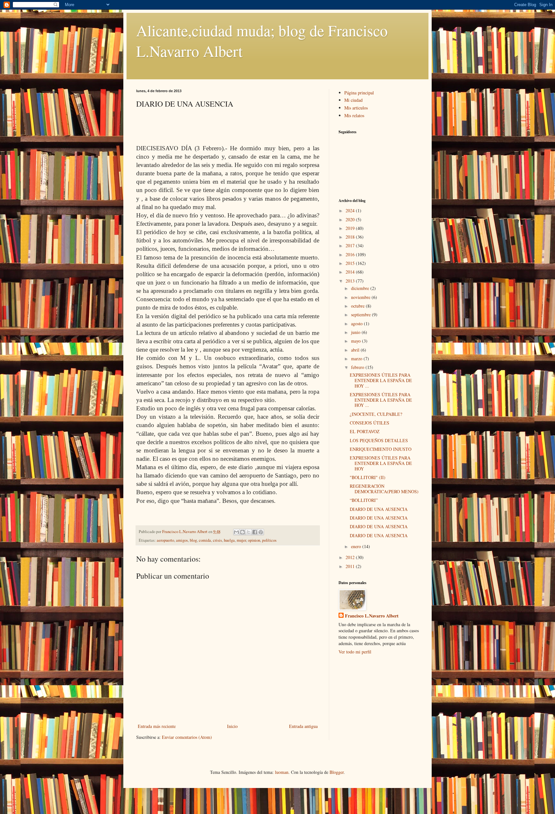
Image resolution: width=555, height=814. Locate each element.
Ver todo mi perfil (355, 652)
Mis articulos (356, 108)
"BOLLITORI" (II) (367, 477)
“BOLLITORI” (364, 500)
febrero (358, 367)
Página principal (359, 93)
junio (356, 332)
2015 (351, 263)
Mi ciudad (353, 100)
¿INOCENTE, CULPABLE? (376, 414)
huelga (229, 540)
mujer (241, 540)
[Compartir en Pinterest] (261, 532)
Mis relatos (354, 115)
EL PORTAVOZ (365, 431)
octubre (358, 306)
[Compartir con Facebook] (254, 532)
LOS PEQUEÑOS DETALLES (379, 440)
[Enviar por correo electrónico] (236, 532)
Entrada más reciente (157, 726)
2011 (351, 566)
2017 (351, 245)
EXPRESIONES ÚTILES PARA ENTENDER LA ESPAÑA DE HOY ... (381, 380)
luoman (281, 772)
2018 (351, 237)
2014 (351, 272)
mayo (356, 341)
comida (205, 540)
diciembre (360, 288)
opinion (254, 540)
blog (193, 540)
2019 (351, 228)
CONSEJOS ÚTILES (369, 423)
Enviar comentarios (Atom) (187, 737)
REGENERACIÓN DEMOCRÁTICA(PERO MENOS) (384, 489)
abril (356, 350)
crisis (217, 540)
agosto (357, 323)
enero (356, 546)
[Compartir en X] (248, 532)
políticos (269, 540)
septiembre (361, 314)
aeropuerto (165, 540)
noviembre (361, 297)
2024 (351, 210)
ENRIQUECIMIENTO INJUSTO (380, 449)
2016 (351, 254)
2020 (351, 219)
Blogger (337, 772)
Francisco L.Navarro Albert (372, 616)
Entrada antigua (303, 726)
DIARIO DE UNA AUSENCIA (379, 509)
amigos (182, 540)
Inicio (232, 726)
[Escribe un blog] (242, 532)
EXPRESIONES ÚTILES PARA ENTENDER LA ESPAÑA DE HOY (381, 463)
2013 (351, 281)
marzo (357, 358)
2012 (351, 557)
